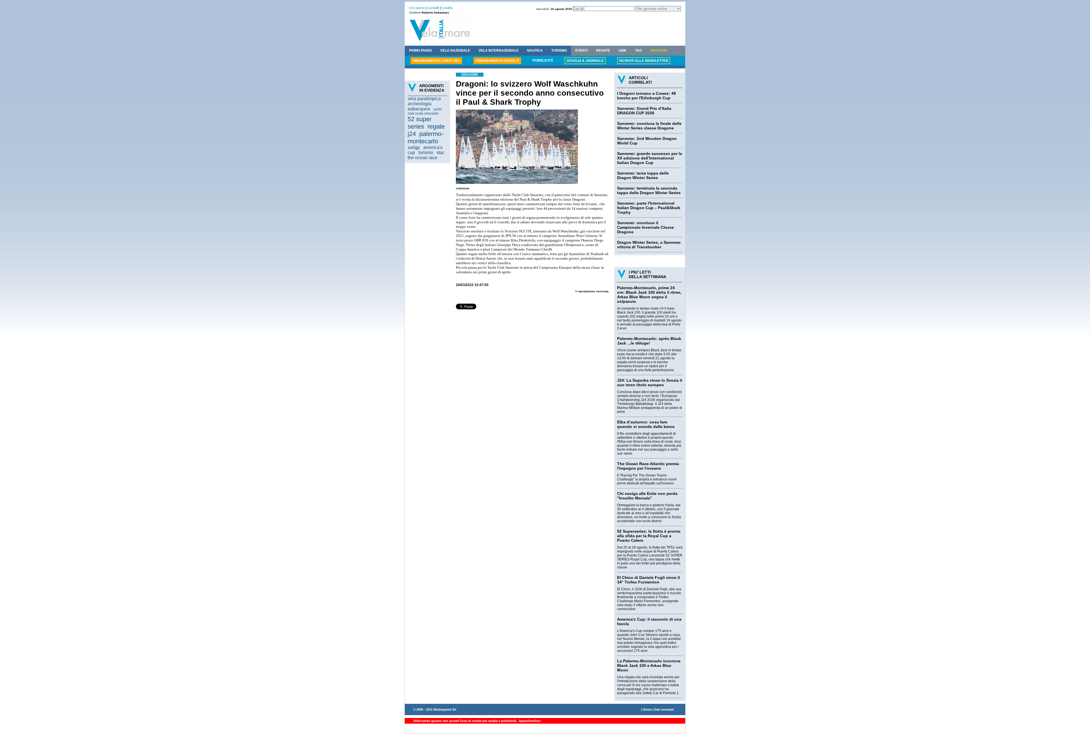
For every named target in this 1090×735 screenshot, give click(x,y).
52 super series (419, 123)
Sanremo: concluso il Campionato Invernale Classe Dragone (645, 227)
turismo (425, 152)
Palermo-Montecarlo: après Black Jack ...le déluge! (649, 340)
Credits (447, 8)
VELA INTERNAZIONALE (499, 50)
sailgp (414, 147)
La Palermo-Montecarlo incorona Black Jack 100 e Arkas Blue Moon (648, 665)
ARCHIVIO (658, 50)
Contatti (433, 8)
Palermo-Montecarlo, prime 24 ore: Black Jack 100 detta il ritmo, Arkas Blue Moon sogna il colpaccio (649, 294)
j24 (412, 133)
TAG (638, 50)
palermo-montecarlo (425, 137)
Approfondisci (529, 721)
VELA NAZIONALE (455, 50)
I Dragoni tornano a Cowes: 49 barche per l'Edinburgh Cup (646, 95)
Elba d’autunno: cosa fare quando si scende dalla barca (645, 424)
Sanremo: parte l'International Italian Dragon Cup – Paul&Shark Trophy (648, 208)
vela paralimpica (424, 98)
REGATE (603, 50)
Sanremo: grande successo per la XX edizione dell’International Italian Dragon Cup (649, 158)
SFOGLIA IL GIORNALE (585, 61)
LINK (622, 50)
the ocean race (422, 157)
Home (647, 709)
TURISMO (559, 50)
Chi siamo (417, 8)
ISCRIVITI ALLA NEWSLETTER (643, 61)
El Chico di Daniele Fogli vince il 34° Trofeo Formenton (648, 579)
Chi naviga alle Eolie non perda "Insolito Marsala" (647, 495)
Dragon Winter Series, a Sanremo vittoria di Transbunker (649, 244)
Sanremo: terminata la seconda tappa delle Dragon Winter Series (649, 190)
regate (436, 126)
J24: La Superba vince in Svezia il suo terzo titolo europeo (649, 382)
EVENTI (581, 50)
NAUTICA (535, 50)
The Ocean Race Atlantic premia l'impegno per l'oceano (648, 466)
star (440, 152)
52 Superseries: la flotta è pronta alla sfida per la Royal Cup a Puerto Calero (648, 536)
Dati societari (664, 709)
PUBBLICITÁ (543, 60)
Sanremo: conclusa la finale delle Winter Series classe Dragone (649, 125)
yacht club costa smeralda (425, 111)
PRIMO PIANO (420, 50)
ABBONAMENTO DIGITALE (497, 61)
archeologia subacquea (419, 106)
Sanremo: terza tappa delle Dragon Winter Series (643, 175)
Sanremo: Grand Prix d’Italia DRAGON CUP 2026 (644, 110)
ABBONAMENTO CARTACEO (436, 61)
